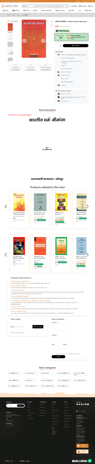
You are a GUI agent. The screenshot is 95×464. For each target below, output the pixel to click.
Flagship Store (79, 417)
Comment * (55, 322)
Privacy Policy (77, 353)
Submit (58, 356)
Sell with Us (66, 410)
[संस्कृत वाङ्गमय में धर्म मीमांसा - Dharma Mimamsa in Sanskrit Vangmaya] (19, 210)
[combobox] (51, 6)
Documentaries (55, 415)
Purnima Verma (69, 58)
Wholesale (66, 412)
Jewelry (29, 410)
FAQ (93, 1)
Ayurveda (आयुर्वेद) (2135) (63, 373)
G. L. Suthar (38, 260)
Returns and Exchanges (68, 97)
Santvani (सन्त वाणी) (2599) (47, 386)
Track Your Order (67, 418)
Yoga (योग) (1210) (28, 380)
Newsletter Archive (55, 410)
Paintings (29, 415)
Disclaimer (42, 404)
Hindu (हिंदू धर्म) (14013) (13, 373)
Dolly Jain (79, 216)
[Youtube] (88, 404)
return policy (39, 293)
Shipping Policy (43, 412)
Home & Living (30, 418)
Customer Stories (55, 421)
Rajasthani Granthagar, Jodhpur (76, 54)
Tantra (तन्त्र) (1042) (29, 373)
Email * (53, 344)
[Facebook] (77, 404)
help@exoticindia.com (16, 304)
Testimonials (54, 418)
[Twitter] (79, 404)
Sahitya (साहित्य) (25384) (79, 380)
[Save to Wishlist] (52, 22)
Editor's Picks (54, 424)
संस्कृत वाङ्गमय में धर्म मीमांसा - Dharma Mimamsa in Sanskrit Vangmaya (19, 214)
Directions (78, 423)
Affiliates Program (67, 415)
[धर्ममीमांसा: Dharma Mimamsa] (61, 210)
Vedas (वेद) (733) (45, 373)
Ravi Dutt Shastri (60, 260)
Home (8, 15)
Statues (29, 404)
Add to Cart (75, 45)
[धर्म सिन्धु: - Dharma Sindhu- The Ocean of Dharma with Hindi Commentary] (61, 254)
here (47, 308)
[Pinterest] (81, 404)
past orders (58, 308)
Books (13, 15)
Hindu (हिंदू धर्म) (24, 15)
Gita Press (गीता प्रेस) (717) (64, 380)
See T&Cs (18, 70)
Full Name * (54, 335)
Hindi (18, 15)
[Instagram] (83, 404)
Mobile (64, 344)
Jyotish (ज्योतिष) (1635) (13, 380)
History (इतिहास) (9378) (14, 386)
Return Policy (42, 407)
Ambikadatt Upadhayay (82, 261)
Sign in (78, 1)
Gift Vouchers (66, 421)
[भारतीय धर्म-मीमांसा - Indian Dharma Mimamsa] (10, 27)
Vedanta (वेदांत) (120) (62, 386)
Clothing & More (31, 412)
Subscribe (21, 405)
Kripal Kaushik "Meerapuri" (17, 261)
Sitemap (66, 424)
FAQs (53, 407)
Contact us (86, 1)
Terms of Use (69, 353)
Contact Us (66, 404)
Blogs (53, 412)
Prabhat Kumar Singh (19, 216)
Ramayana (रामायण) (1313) (47, 380)
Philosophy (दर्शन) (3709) (30, 386)
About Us (54, 404)
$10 (60, 38)
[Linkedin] (85, 404)
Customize (66, 407)
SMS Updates (66, 426)
